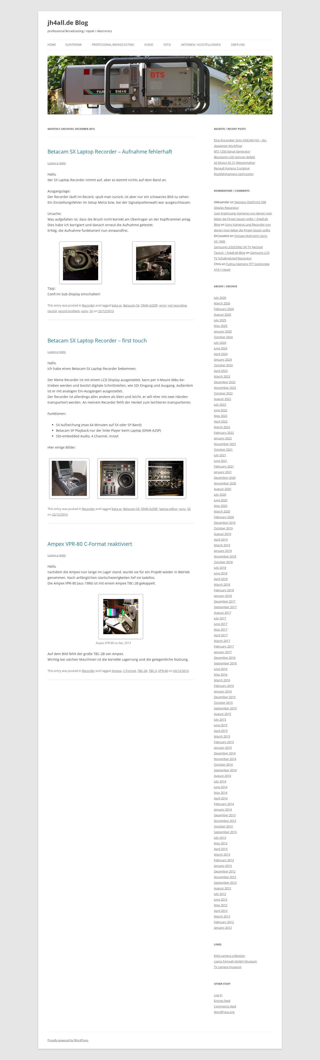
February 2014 (224, 804)
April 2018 (220, 579)
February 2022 (224, 433)
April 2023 (220, 371)
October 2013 (223, 826)
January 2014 (223, 809)
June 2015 (220, 725)
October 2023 (223, 365)
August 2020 (222, 489)
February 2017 (224, 646)
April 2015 (220, 731)
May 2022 (220, 416)
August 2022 (222, 399)
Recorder (88, 305)
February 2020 (224, 517)
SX (91, 311)
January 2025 (223, 331)
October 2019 (223, 528)
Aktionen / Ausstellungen (201, 45)
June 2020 (220, 500)
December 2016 (224, 657)
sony (84, 311)
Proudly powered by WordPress (68, 1040)
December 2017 (224, 601)
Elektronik (73, 45)
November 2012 (225, 877)
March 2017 (222, 641)
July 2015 (220, 719)
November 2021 (225, 444)
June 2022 (220, 410)
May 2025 (220, 326)
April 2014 (220, 798)
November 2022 (225, 388)
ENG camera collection (229, 956)
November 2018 (225, 556)
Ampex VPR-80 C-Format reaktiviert (90, 543)
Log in (218, 995)
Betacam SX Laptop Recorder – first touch (97, 340)
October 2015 (223, 702)
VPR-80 (163, 671)
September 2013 (225, 832)
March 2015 (222, 736)
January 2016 (223, 691)
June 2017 (220, 624)
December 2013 (224, 815)
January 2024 (223, 359)
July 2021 (220, 455)
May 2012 (220, 905)
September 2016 (225, 663)
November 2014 (225, 759)
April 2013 (220, 849)
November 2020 (225, 483)
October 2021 (223, 449)
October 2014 (223, 764)
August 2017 (222, 613)
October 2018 (223, 562)
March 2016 (222, 680)
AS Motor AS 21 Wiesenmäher (234, 163)
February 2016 (224, 686)
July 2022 (220, 404)
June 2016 (220, 669)
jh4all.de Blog (68, 22)
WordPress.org (224, 1012)
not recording (177, 305)
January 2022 (223, 438)
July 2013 (220, 837)
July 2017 (220, 618)
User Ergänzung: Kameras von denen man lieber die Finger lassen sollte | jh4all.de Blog (243, 219)
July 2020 (220, 494)
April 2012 (220, 911)
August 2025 (222, 314)
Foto (167, 45)
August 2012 (222, 888)
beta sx (117, 305)
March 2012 (222, 916)
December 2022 (224, 382)
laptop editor (168, 509)
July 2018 (220, 568)
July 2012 (220, 894)
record (52, 311)
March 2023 (222, 376)
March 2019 (222, 545)
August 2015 (222, 714)
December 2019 (224, 523)
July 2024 (220, 343)
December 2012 (224, 871)
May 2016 (220, 674)
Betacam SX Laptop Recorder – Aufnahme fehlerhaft (110, 151)
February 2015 (224, 742)
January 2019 (223, 551)
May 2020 (220, 506)
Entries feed (222, 1001)
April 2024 (220, 354)
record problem (69, 311)
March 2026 (222, 303)
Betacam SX (131, 305)
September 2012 (225, 882)
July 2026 (220, 298)
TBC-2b (142, 671)
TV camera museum (228, 967)
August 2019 (222, 534)
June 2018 (220, 573)
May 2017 (220, 629)
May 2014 (220, 792)
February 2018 (224, 590)
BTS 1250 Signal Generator (232, 151)
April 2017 (220, 635)
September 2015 (225, 708)
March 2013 (222, 854)
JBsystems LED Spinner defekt (234, 157)
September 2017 (225, 607)
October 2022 (223, 393)
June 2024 (220, 348)
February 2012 (224, 922)
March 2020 (222, 511)
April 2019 (220, 539)
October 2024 (223, 337)
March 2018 (222, 584)
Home (52, 45)
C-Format (129, 671)
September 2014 (225, 770)
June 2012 (220, 899)
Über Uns (238, 45)
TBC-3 (153, 671)
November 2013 (225, 821)
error (162, 305)
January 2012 (223, 927)
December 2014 (224, 753)
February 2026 (224, 309)
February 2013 (224, 860)
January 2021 (223, 472)
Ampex (117, 671)
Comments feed (225, 1006)
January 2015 (223, 747)
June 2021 (220, 461)
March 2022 (222, 427)
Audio (148, 45)
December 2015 (224, 697)
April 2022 (220, 421)
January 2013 (223, 866)
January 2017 (223, 652)
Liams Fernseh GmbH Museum (235, 961)
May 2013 (220, 843)
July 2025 (220, 320)
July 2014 (220, 781)
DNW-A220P (149, 305)
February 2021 (224, 466)
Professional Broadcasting (113, 45)
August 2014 (222, 776)
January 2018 (223, 596)
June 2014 (220, 787)
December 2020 (224, 478)
